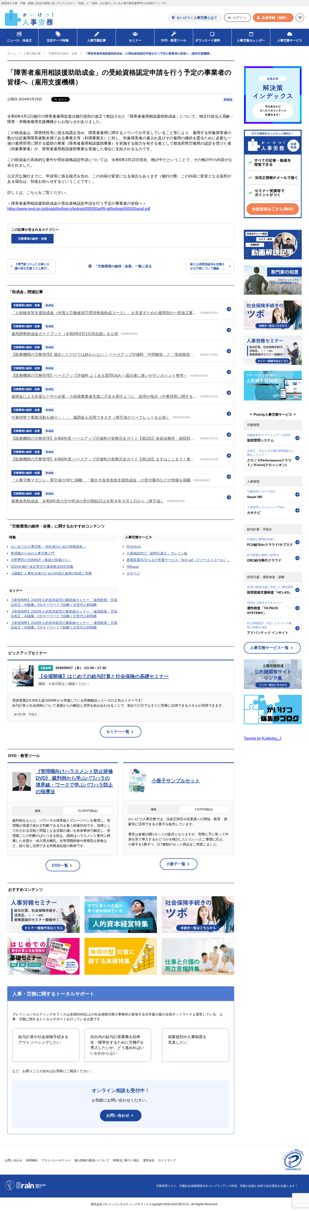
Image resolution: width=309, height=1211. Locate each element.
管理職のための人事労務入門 (33, 553)
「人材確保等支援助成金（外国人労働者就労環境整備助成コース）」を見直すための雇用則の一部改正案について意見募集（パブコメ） (104, 313)
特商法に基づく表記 (126, 1160)
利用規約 (32, 1160)
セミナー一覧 (117, 732)
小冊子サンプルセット (176, 780)
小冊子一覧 (175, 864)
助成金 (228, 99)
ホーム (11, 53)
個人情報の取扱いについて (91, 1160)
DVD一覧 (60, 865)
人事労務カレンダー (251, 40)
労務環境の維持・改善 (62, 53)
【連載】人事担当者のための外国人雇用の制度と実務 (51, 573)
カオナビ (133, 573)
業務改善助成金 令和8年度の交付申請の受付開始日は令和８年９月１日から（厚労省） (87, 501)
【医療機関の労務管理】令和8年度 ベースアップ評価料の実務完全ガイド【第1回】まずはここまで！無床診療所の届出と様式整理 (104, 459)
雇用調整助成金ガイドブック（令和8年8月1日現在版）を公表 (64, 334)
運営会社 (148, 1160)
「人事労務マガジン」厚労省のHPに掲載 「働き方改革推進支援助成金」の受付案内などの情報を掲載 (101, 480)
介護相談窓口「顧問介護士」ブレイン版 (156, 553)
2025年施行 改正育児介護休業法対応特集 (42, 566)
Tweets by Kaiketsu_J (262, 738)
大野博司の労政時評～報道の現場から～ (41, 560)
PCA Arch (133, 546)
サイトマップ (167, 1160)
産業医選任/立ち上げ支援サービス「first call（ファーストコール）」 (178, 560)
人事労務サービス (289, 40)
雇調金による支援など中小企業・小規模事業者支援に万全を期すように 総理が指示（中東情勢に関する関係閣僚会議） (104, 396)
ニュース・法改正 (19, 40)
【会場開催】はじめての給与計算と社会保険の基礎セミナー (103, 676)
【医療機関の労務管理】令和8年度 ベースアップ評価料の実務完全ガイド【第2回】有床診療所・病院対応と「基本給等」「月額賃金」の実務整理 (104, 438)
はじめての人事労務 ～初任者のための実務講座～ (48, 546)
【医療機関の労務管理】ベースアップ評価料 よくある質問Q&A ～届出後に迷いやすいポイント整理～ (99, 375)
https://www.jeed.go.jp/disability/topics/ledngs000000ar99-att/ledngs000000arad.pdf (78, 209)
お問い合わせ (117, 1115)
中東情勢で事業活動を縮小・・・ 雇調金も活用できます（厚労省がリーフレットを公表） (90, 417)
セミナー (16, 590)
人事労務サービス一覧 (269, 648)
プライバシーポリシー (56, 1160)
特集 (12, 537)
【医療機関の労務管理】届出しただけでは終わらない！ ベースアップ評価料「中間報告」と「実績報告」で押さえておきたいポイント (104, 354)
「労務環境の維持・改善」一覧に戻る (123, 266)
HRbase (132, 566)
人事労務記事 (96, 40)
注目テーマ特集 (58, 40)
